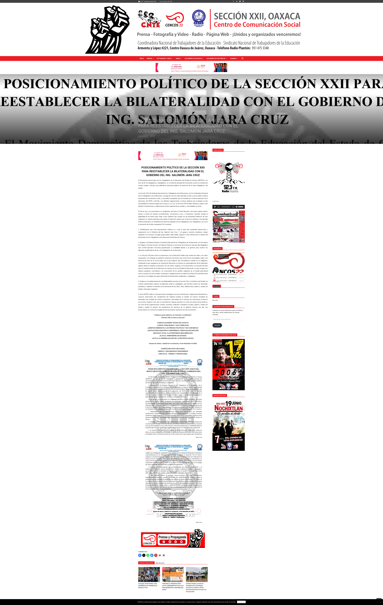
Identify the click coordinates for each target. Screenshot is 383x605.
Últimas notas (168, 116)
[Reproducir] (215, 207)
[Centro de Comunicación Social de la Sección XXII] (191, 29)
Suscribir (217, 325)
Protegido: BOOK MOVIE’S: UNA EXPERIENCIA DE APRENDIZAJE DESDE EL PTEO (147, 585)
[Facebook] (233, 1)
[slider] (241, 206)
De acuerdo (241, 602)
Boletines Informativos (144, 116)
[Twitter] (239, 1)
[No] (381, 602)
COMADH (233, 58)
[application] (228, 207)
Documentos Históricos (216, 58)
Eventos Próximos (155, 116)
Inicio (142, 58)
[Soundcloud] (236, 1)
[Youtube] (243, 1)
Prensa (149, 58)
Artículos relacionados (146, 563)
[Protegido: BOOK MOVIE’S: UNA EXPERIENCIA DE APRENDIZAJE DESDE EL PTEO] (149, 574)
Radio (178, 58)
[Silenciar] (237, 207)
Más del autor (160, 563)
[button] (242, 58)
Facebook (217, 286)
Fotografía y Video (164, 58)
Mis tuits (215, 300)
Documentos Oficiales (193, 58)
